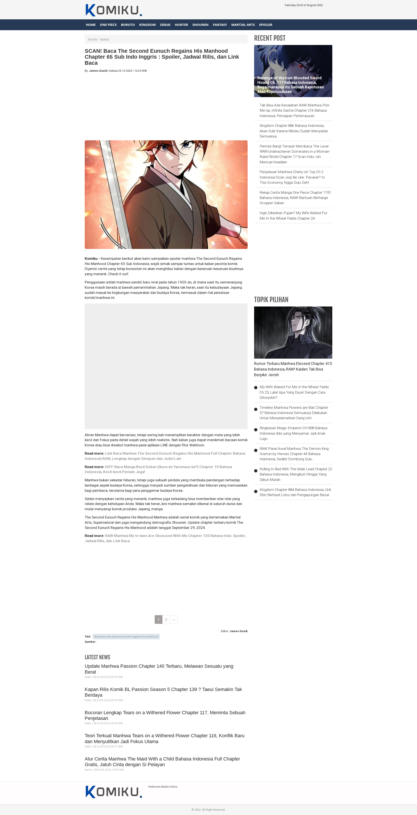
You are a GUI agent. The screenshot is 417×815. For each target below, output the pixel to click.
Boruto (128, 24)
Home (91, 24)
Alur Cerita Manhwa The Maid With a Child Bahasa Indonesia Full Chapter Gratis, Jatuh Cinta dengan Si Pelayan (162, 761)
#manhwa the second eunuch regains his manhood (126, 636)
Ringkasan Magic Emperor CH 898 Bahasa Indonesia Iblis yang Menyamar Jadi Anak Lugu (293, 433)
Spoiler (265, 24)
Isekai (165, 24)
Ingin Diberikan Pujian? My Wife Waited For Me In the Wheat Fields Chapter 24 (293, 215)
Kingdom (147, 24)
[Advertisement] (166, 106)
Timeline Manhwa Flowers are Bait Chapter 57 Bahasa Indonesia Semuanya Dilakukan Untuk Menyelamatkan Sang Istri (294, 412)
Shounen (200, 24)
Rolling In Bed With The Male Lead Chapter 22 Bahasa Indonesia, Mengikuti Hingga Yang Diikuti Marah (296, 474)
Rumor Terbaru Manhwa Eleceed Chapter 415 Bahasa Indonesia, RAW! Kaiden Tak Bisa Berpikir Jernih (293, 369)
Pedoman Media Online (162, 786)
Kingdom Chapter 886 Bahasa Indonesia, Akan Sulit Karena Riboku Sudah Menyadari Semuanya (294, 130)
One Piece (108, 24)
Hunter (181, 24)
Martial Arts (243, 24)
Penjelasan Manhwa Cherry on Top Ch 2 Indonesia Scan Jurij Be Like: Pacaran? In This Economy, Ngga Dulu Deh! (292, 177)
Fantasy (220, 24)
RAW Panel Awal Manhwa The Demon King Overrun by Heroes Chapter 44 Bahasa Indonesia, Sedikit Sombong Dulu (294, 453)
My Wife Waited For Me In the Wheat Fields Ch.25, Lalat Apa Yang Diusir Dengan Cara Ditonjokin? (294, 392)
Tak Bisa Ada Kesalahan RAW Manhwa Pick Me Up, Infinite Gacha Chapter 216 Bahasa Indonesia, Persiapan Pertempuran (294, 110)
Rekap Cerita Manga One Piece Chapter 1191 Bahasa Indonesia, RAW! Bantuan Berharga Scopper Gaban (295, 197)
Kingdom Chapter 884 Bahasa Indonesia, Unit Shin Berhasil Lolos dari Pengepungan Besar (295, 492)
